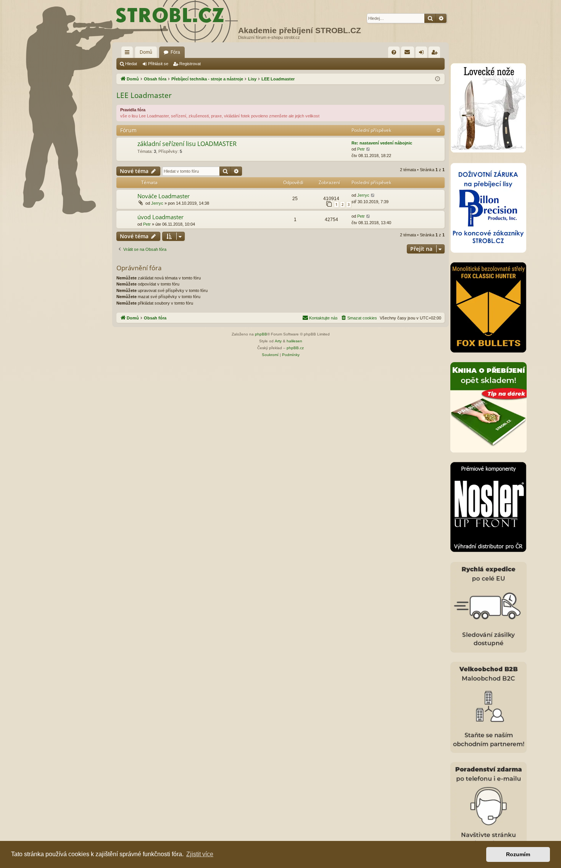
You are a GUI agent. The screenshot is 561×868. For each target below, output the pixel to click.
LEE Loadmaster (144, 95)
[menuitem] (394, 52)
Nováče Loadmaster (163, 196)
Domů (146, 52)
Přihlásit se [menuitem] (423, 54)
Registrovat (190, 63)
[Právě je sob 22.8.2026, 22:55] (437, 79)
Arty (278, 341)
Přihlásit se (158, 63)
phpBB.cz (295, 348)
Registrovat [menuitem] (436, 54)
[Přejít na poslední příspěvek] (373, 195)
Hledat (131, 63)
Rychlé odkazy (128, 54)
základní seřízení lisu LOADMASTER (187, 144)
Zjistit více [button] (199, 854)
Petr (361, 149)
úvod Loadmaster (160, 217)
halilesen (294, 341)
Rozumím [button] (518, 854)
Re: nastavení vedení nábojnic (381, 143)
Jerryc (157, 203)
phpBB (261, 334)
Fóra (175, 52)
